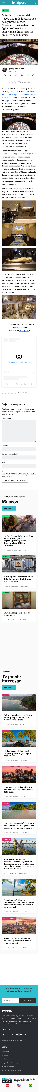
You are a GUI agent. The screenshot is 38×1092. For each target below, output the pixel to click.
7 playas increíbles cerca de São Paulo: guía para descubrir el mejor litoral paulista (18, 717)
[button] (3, 2)
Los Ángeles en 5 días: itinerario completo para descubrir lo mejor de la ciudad (18, 789)
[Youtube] (17, 1034)
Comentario (7, 418)
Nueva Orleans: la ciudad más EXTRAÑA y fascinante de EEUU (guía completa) (18, 940)
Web (3, 462)
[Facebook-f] (3, 1034)
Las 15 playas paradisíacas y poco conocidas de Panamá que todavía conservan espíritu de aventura (19, 825)
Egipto (7, 101)
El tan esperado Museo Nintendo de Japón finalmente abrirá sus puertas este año (18, 579)
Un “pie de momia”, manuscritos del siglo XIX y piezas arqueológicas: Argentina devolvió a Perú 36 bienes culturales (18, 541)
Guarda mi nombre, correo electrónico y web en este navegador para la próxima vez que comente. (19, 474)
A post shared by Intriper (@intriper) (19, 384)
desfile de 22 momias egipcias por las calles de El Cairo (19, 95)
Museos (5, 10)
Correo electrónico (10, 454)
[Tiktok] (25, 1034)
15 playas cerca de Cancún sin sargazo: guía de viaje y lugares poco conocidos (18, 753)
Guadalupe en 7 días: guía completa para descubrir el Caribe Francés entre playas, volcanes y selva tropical (19, 903)
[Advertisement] (19, 645)
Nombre (5, 445)
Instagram (24, 330)
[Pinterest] (21, 1034)
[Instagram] (8, 1034)
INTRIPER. (18, 1040)
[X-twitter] (12, 1034)
